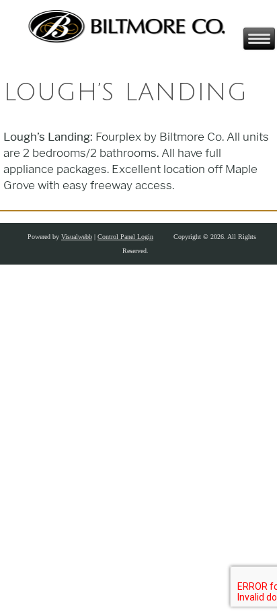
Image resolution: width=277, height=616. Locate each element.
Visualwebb (76, 236)
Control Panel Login (125, 236)
